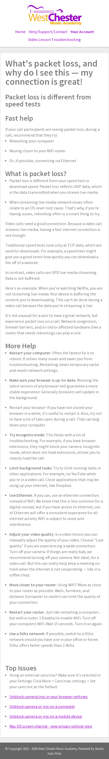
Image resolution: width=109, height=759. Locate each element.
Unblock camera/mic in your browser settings (48, 697)
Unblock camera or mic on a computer (42, 707)
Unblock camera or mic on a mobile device (45, 717)
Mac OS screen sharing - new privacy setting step (50, 727)
